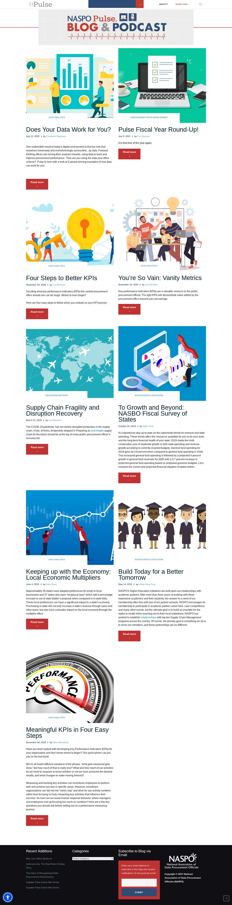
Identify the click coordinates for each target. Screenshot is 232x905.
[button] (7, 897)
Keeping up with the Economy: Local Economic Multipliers (68, 574)
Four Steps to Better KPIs (61, 278)
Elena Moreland (60, 742)
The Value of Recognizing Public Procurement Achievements (42, 875)
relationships (148, 617)
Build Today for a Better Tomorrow (150, 574)
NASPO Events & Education (149, 395)
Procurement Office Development (149, 117)
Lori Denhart (143, 136)
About (162, 4)
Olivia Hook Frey (147, 584)
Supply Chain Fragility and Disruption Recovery (62, 410)
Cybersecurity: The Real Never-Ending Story (45, 866)
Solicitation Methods (56, 395)
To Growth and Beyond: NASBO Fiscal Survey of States (152, 413)
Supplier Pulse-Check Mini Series (42, 882)
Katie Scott (148, 426)
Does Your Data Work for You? (68, 129)
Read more (39, 185)
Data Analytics (57, 117)
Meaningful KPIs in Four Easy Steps (67, 732)
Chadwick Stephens (56, 136)
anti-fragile (97, 430)
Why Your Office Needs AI (39, 858)
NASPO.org (182, 4)
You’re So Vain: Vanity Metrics (160, 277)
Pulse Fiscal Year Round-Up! (158, 129)
